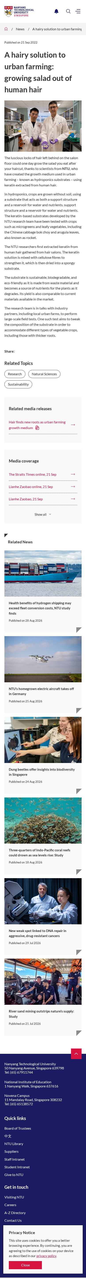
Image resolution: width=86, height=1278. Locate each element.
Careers (10, 1205)
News (20, 29)
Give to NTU (13, 1174)
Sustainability (18, 384)
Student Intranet (17, 1167)
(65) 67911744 (21, 1072)
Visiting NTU (14, 1197)
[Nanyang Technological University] (28, 11)
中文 (7, 1136)
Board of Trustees (17, 1128)
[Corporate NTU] (6, 29)
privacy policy (46, 1256)
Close (25, 1265)
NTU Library (13, 1143)
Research (15, 374)
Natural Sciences (44, 374)
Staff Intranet (14, 1159)
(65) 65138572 (21, 1104)
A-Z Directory (15, 1213)
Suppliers (11, 1151)
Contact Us (13, 1220)
